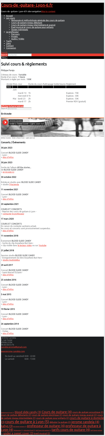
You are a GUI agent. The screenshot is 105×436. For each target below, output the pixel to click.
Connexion (11, 48)
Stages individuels (19, 29)
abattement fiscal (7, 412)
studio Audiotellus (11, 260)
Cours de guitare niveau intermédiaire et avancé (33, 25)
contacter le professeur (13, 214)
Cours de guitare (57, 412)
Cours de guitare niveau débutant (26, 23)
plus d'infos (8, 157)
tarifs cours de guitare (71, 430)
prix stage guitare (20, 426)
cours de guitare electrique (47, 415)
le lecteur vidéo (25, 245)
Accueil (9, 16)
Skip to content (48, 11)
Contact (10, 46)
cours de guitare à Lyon (27, 422)
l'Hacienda (14, 184)
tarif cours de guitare (43, 430)
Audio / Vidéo (17, 39)
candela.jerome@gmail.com (14, 347)
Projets (14, 36)
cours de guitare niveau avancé (80, 415)
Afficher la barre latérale (12, 106)
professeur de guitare (46, 426)
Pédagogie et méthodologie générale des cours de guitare (38, 20)
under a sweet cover (18, 433)
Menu (4, 58)
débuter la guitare (60, 422)
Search (4, 55)
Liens (8, 43)
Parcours (15, 34)
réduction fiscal (29, 430)
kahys (7, 426)
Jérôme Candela (6, 138)
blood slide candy (28, 412)
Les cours (10, 18)
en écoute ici (8, 172)
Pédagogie (18, 430)
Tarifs (9, 41)
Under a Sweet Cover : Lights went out (23, 138)
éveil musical (42, 433)
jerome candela (85, 422)
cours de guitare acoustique (87, 412)
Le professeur (12, 32)
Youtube (42, 245)
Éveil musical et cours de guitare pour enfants (32, 27)
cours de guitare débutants (16, 415)
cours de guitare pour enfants (52, 418)
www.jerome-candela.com (13, 351)
